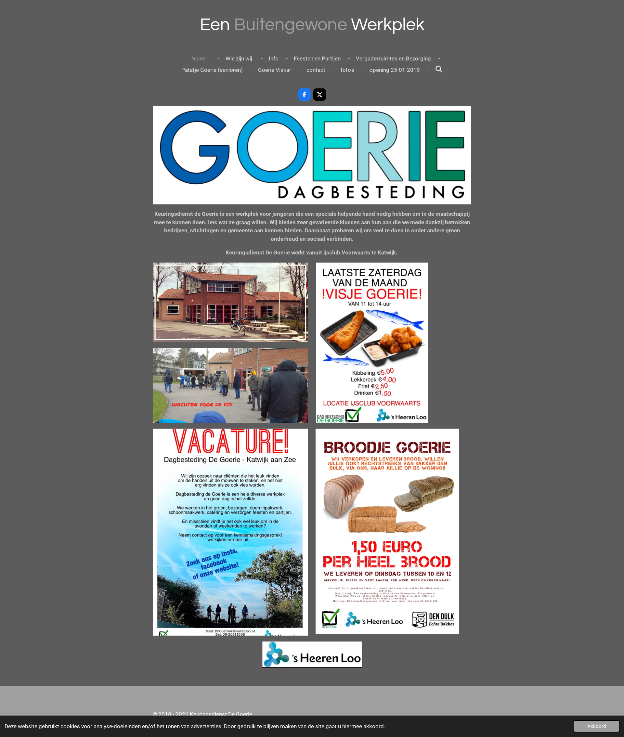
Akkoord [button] (596, 726)
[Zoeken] (439, 69)
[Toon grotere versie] (230, 302)
